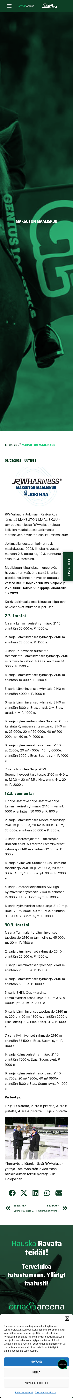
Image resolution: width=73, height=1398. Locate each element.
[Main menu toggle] (9, 6)
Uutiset (30, 460)
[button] (67, 1319)
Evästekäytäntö (24, 1392)
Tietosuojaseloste (45, 1392)
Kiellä (36, 1372)
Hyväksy (36, 1361)
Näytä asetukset (36, 1383)
